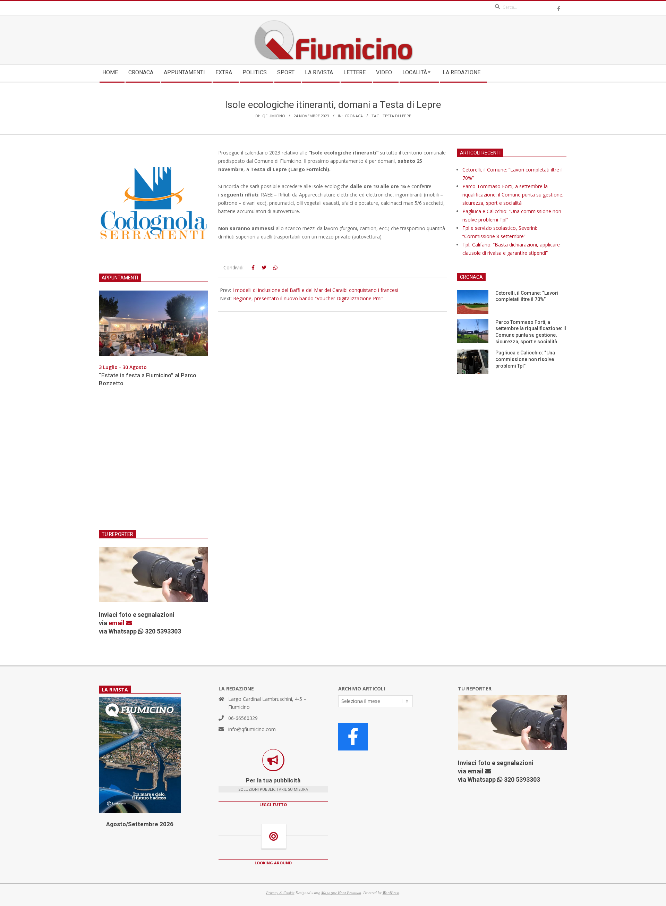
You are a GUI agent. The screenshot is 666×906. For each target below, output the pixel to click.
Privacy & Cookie (280, 892)
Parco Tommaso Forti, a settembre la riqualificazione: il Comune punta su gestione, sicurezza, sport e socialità (513, 194)
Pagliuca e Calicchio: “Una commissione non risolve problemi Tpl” (525, 359)
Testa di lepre (397, 115)
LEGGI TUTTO (273, 804)
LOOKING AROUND (273, 862)
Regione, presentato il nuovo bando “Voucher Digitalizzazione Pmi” (308, 298)
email (117, 623)
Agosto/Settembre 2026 (139, 824)
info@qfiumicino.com (252, 729)
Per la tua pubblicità (273, 780)
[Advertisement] (153, 462)
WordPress (391, 892)
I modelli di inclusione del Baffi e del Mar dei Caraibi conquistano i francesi (315, 290)
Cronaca (354, 115)
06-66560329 (243, 718)
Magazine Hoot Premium (341, 892)
